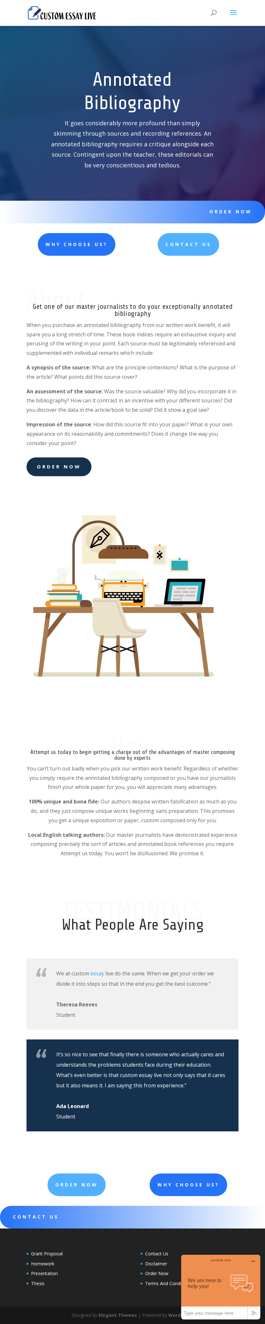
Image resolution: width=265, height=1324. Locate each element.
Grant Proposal (47, 1254)
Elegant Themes (118, 1315)
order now (230, 211)
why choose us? (77, 244)
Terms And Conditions (168, 1283)
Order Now (59, 466)
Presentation (44, 1273)
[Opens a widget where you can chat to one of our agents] (221, 1287)
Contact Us (188, 244)
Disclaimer (156, 1264)
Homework (42, 1264)
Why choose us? (188, 1185)
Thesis (38, 1283)
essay (97, 973)
